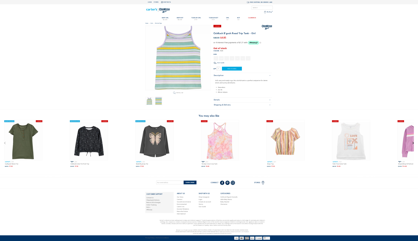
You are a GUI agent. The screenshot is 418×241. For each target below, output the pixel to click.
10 (237, 58)
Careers (179, 199)
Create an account (205, 202)
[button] (5, 143)
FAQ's (148, 207)
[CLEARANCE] (220, 141)
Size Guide (220, 63)
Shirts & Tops (158, 23)
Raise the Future (182, 211)
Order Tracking (151, 205)
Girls (151, 23)
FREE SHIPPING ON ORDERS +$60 (260, 2)
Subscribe (190, 182)
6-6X (221, 58)
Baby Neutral (224, 202)
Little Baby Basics (226, 199)
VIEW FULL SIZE (179, 92)
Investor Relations (183, 209)
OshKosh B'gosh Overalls (229, 197)
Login (150, 2)
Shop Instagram (204, 197)
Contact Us (150, 198)
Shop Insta (167, 2)
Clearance (223, 204)
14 (248, 58)
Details (217, 100)
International (181, 214)
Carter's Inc (181, 207)
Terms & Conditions (162, 238)
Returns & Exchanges (153, 202)
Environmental (182, 204)
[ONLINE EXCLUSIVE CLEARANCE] (23, 141)
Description (219, 75)
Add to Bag (231, 69)
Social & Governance (184, 202)
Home (146, 23)
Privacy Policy (149, 238)
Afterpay (149, 210)
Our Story (180, 197)
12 (243, 58)
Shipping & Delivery (222, 105)
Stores (156, 2)
